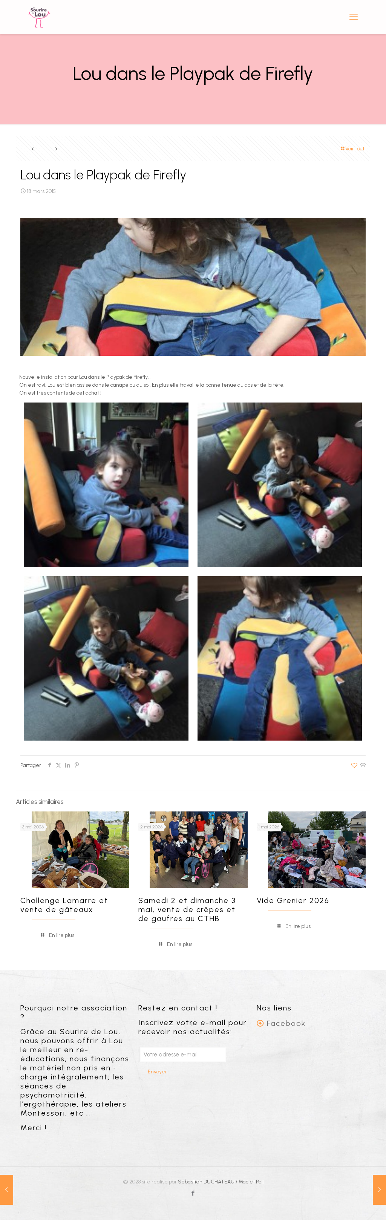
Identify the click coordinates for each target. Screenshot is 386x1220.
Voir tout (355, 148)
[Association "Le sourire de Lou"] (39, 17)
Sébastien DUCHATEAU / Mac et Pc (220, 1182)
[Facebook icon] (193, 1193)
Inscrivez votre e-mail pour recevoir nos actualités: (192, 1027)
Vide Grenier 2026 (293, 900)
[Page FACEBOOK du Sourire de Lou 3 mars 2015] (6, 1190)
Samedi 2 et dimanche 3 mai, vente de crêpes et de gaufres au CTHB (187, 909)
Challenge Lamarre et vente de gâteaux (64, 905)
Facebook (286, 1023)
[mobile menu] (353, 17)
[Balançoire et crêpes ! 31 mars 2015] (379, 1190)
